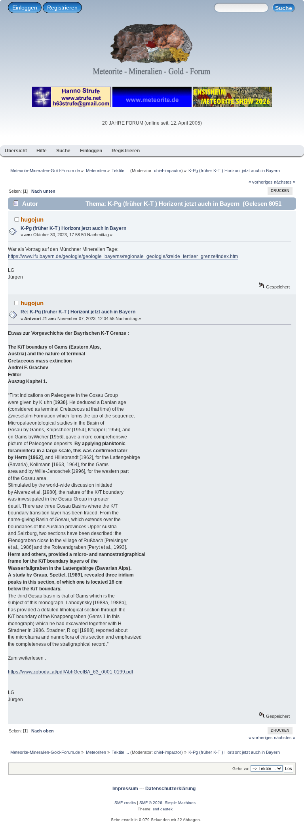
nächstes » (284, 182)
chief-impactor (167, 170)
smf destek (163, 809)
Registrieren (62, 7)
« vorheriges (261, 182)
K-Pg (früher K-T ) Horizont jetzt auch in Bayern (73, 228)
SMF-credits (125, 802)
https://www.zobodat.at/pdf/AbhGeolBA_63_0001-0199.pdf (70, 672)
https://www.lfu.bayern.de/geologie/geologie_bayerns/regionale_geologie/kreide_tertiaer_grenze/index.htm (123, 256)
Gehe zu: (240, 768)
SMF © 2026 (150, 802)
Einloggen (24, 7)
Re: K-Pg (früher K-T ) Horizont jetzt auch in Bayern (78, 312)
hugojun (32, 219)
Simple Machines (180, 802)
